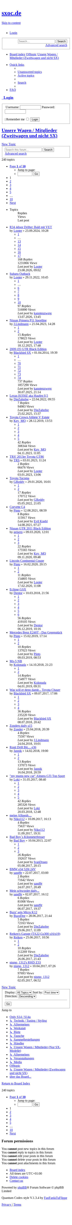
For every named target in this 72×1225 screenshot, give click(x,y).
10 (19, 302)
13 (19, 241)
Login (7, 97)
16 (19, 252)
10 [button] (11, 199)
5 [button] (10, 192)
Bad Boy (19, 840)
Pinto (17, 510)
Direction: (11, 996)
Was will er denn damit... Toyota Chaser (35, 690)
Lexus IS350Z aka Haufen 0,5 (29, 395)
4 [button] (10, 188)
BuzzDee (19, 916)
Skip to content (11, 23)
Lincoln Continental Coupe (27, 560)
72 (19, 370)
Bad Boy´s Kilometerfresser (27, 837)
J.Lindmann (21, 324)
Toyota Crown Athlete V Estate (29, 417)
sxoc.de (11, 13)
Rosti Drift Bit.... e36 (23, 747)
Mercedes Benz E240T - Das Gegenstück (36, 632)
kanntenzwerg (43, 313)
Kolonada (20, 664)
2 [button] (10, 181)
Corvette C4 (17, 507)
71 (19, 367)
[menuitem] (13, 32)
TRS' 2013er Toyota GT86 (27, 456)
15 (19, 248)
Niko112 (19, 819)
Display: (10, 992)
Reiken (18, 937)
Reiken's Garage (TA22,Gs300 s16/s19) (35, 933)
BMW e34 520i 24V (23, 869)
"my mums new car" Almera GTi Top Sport (37, 776)
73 (19, 374)
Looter (18, 230)
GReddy (19, 481)
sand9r (18, 872)
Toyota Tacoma (19, 478)
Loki (17, 779)
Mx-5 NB (16, 661)
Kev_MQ (20, 420)
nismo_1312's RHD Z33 (25, 962)
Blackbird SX (22, 352)
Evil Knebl (41, 521)
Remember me (15, 119)
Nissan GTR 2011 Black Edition (30, 528)
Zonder (18, 729)
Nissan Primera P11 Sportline (28, 320)
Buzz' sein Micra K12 (23, 912)
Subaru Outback (20, 273)
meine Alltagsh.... (21, 815)
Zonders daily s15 (21, 725)
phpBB (22, 1187)
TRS (17, 460)
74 (19, 377)
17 (19, 255)
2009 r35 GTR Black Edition (28, 349)
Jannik (18, 750)
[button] (18, 166)
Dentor (18, 593)
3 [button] (10, 185)
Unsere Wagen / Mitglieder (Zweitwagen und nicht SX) (29, 133)
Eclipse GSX (18, 589)
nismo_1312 (21, 966)
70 (19, 363)
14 (19, 245)
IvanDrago (40, 862)
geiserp (18, 532)
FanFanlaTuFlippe (55, 1197)
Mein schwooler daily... (24, 890)
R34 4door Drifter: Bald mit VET (31, 227)
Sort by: (38, 992)
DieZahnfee (21, 399)
